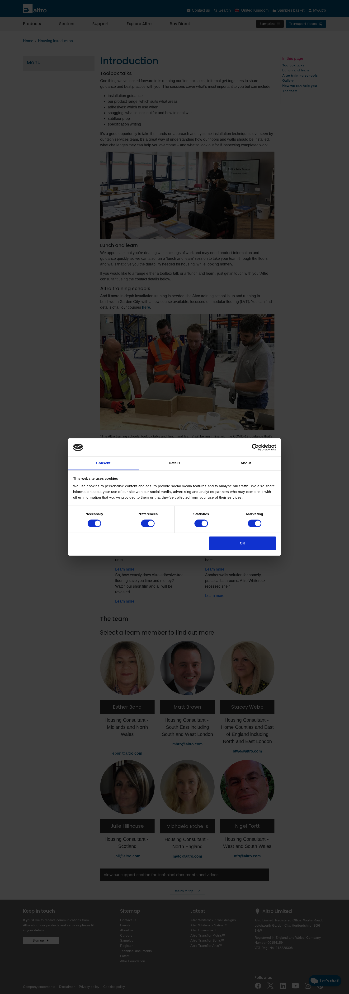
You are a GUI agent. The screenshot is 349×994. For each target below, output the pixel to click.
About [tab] (246, 463)
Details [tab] (174, 463)
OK (242, 543)
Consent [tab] (103, 463)
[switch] (148, 523)
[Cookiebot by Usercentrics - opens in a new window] (255, 447)
